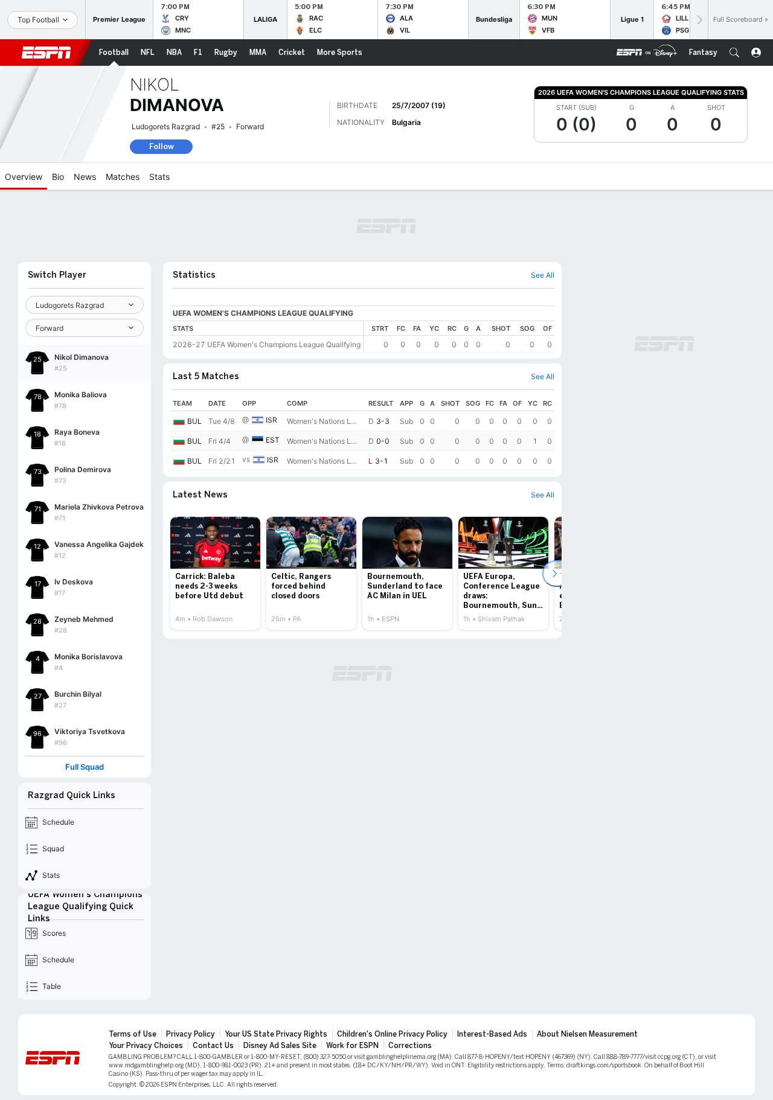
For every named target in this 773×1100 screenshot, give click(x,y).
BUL (194, 421)
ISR (271, 419)
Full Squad (84, 767)
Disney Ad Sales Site (279, 1045)
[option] (215, 573)
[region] (459, 337)
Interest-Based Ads (492, 1034)
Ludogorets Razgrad (166, 126)
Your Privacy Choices (146, 1045)
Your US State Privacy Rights (276, 1034)
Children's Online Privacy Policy (392, 1034)
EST (273, 439)
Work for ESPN (352, 1045)
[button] (734, 52)
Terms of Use (132, 1034)
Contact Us (213, 1045)
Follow (161, 146)
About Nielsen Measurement (587, 1034)
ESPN (46, 52)
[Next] (699, 19)
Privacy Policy (190, 1034)
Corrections (410, 1045)
